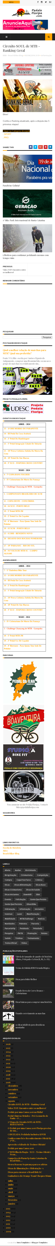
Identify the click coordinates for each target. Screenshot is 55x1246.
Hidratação (10, 909)
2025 (8, 1048)
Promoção (32, 933)
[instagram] (41, 2)
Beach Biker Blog (11, 853)
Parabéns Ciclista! (11, 185)
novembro (13, 1089)
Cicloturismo (26, 875)
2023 (8, 1055)
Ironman (8, 914)
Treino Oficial (11, 943)
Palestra (23, 923)
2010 (8, 1227)
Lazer (19, 914)
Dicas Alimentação (22, 885)
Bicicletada (30, 870)
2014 (8, 1212)
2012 (8, 1220)
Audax (18, 870)
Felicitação (21, 899)
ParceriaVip (10, 928)
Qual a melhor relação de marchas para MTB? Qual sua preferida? (24, 351)
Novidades (10, 923)
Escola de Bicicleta (12, 847)
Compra (8, 880)
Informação (46, 55)
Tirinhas (19, 938)
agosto (11, 1101)
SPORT (7, 134)
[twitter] (45, 2)
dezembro (13, 1085)
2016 (8, 1082)
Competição (42, 875)
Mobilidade (10, 919)
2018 (8, 1075)
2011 (8, 1224)
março (11, 1196)
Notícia (41, 919)
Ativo (5, 850)
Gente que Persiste (13, 904)
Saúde (8, 938)
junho (11, 1184)
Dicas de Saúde (33, 890)
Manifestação (33, 914)
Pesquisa (9, 933)
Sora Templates (23, 1242)
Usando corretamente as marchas (30, 1013)
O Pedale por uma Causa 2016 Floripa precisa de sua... (29, 1129)
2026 (8, 1044)
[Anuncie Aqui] (25, 29)
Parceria (35, 923)
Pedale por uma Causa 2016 (21, 1148)
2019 (8, 1071)
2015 (8, 1208)
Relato (44, 933)
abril (10, 1192)
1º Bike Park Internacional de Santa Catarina (24, 220)
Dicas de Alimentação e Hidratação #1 (26, 1168)
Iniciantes (39, 909)
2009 (8, 1231)
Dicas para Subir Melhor (26, 979)
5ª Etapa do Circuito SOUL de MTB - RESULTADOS (25, 1123)
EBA (38, 894)
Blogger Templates (39, 1242)
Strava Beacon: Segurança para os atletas (27, 1164)
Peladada (37, 928)
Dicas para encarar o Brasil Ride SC (25, 1172)
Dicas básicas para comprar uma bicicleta (34, 1002)
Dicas (7, 885)
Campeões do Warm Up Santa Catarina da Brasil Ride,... (27, 1159)
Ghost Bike (31, 904)
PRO (6, 137)
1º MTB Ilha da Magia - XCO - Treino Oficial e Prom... (29, 1153)
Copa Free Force (24, 880)
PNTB (20, 933)
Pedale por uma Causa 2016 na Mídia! (25, 1112)
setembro (13, 1097)
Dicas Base (41, 885)
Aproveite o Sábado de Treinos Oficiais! (26, 1144)
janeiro (12, 1203)
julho (10, 1181)
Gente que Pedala (38, 899)
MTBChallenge (26, 919)
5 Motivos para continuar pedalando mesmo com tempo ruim (26, 256)
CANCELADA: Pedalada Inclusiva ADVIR (27, 1134)
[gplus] (50, 2)
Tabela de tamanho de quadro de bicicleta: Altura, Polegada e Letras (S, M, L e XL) (34, 958)
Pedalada (24, 928)
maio (10, 1188)
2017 (8, 1078)
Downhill (27, 894)
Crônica (38, 880)
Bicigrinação (10, 875)
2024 (8, 1052)
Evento (8, 899)
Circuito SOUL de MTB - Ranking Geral (26, 1104)
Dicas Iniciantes (12, 894)
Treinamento (33, 938)
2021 (8, 1063)
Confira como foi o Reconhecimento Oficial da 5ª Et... (29, 1139)
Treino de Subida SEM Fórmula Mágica (33, 968)
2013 (8, 1216)
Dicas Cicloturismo (13, 890)
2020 (8, 1067)
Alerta (7, 870)
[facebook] (38, 2)
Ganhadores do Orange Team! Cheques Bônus (29, 1176)
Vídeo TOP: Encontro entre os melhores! (27, 1108)
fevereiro (13, 1200)
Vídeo (24, 943)
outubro (12, 1093)
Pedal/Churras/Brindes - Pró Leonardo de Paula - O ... (28, 1117)
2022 (8, 1059)
